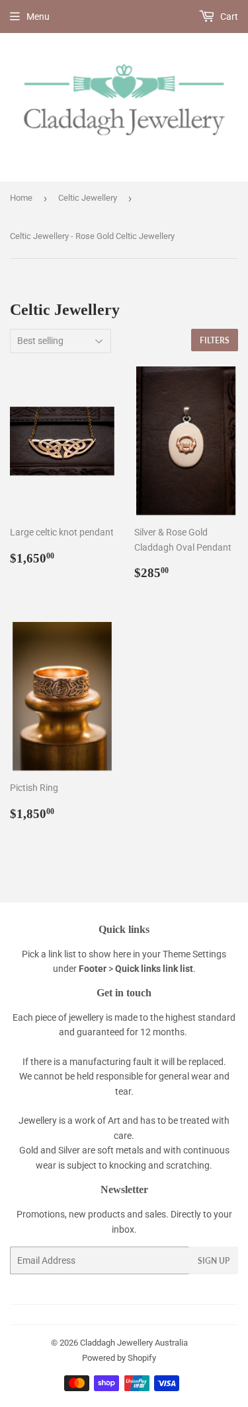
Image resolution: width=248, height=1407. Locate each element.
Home (21, 198)
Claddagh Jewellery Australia (134, 1343)
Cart (228, 16)
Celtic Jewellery (87, 198)
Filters (214, 340)
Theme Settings (194, 954)
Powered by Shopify (119, 1358)
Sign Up (213, 1261)
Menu (38, 16)
